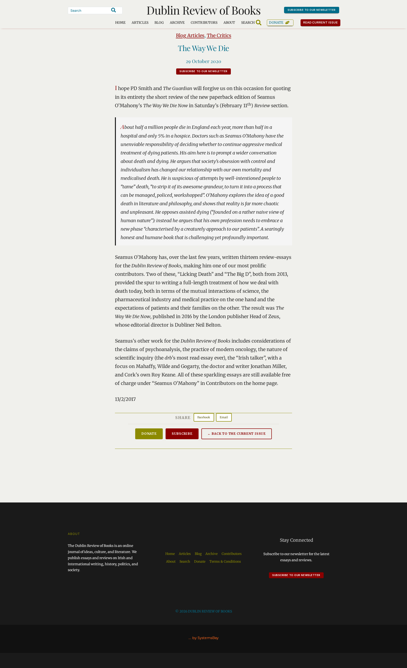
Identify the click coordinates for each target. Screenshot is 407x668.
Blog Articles (190, 35)
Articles (140, 22)
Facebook (203, 417)
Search (184, 561)
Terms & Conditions (225, 561)
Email (224, 417)
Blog (159, 22)
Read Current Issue (320, 22)
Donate (276, 22)
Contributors (204, 22)
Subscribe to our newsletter (312, 10)
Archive (177, 22)
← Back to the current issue (237, 434)
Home (120, 22)
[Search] (113, 10)
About (229, 22)
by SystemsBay (205, 638)
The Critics (219, 35)
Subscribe (182, 434)
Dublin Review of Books (204, 9)
